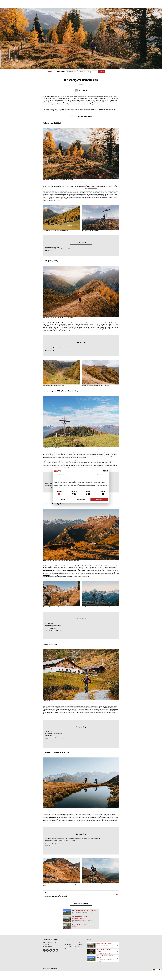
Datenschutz (69, 946)
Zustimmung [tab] (62, 474)
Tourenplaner (72, 110)
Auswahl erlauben (81, 499)
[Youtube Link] (54, 950)
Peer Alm (45, 707)
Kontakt (68, 942)
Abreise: (81, 71)
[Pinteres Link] (50, 950)
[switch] (74, 494)
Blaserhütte (46, 575)
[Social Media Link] (57, 950)
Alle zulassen (99, 499)
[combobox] (156, 970)
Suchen (102, 71)
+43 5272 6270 (47, 944)
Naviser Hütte (72, 710)
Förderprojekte (79, 944)
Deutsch (156, 969)
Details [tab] (81, 474)
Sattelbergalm (52, 817)
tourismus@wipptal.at (49, 946)
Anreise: (69, 71)
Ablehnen (63, 499)
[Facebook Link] (44, 950)
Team (78, 948)
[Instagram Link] (47, 950)
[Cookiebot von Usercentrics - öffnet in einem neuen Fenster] (102, 471)
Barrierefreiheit (70, 948)
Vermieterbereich (80, 946)
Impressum (69, 944)
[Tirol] (50, 72)
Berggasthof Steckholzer (91, 188)
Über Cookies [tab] (100, 474)
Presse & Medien (80, 942)
